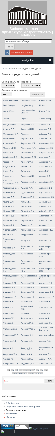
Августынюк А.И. (47, 152)
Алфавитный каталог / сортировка (23, 406)
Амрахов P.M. (45, 354)
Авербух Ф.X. (27, 162)
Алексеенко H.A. (47, 297)
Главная (6, 68)
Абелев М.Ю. (45, 125)
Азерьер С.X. (45, 202)
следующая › (21, 373)
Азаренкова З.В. (46, 197)
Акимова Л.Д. (9, 225)
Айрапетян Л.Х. (28, 220)
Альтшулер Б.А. (46, 335)
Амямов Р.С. (8, 359)
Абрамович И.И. (46, 143)
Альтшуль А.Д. (9, 341)
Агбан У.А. (25, 171)
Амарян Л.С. (45, 341)
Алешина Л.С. (9, 307)
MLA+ (42, 105)
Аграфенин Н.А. (46, 182)
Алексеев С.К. (9, 292)
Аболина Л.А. (45, 129)
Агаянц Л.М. (8, 171)
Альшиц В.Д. (27, 341)
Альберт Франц (28, 329)
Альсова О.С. (27, 335)
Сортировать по (10, 82)
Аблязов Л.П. (9, 129)
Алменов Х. (8, 323)
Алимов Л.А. (45, 313)
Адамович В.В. (46, 188)
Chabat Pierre (45, 101)
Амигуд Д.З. (26, 348)
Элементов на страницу (14, 90)
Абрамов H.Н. (27, 134)
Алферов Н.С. (45, 323)
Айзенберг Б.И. (28, 211)
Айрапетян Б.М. (10, 220)
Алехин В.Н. (8, 302)
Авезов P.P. (8, 162)
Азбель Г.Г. (26, 202)
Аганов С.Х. (26, 166)
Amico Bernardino (10, 101)
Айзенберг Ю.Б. (46, 211)
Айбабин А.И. (45, 206)
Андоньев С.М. (46, 364)
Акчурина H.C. (27, 234)
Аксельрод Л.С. (28, 230)
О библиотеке (13, 403)
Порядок (26, 82)
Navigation (28, 60)
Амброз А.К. (8, 348)
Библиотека (11, 413)
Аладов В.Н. (27, 240)
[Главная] (27, 24)
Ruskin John (44, 111)
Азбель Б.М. (8, 202)
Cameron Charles (28, 101)
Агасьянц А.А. (45, 166)
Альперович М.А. (11, 335)
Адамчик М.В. (9, 192)
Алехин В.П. (26, 302)
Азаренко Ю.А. (28, 197)
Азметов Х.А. (9, 206)
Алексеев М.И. (28, 288)
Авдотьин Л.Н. (46, 157)
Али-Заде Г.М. (45, 307)
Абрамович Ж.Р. (28, 143)
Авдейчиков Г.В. (10, 157)
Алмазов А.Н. (45, 318)
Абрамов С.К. (45, 138)
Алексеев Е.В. (27, 283)
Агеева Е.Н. (8, 176)
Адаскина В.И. (27, 192)
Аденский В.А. (46, 192)
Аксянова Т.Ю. (46, 230)
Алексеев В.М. (9, 283)
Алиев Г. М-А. (9, 313)
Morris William (9, 111)
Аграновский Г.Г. (28, 182)
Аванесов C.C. (27, 152)
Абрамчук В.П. (9, 148)
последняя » (36, 373)
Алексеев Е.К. (46, 283)
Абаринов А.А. (27, 125)
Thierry (6, 119)
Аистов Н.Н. (26, 206)
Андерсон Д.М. (28, 364)
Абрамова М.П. (10, 143)
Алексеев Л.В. (9, 288)
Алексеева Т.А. (10, 297)
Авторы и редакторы (16, 410)
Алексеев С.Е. (46, 288)
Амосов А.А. (27, 354)
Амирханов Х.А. (10, 354)
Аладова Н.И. (45, 240)
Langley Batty (27, 105)
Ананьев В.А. (27, 359)
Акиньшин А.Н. (28, 225)
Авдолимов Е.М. (28, 157)
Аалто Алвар (45, 119)
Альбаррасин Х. (10, 329)
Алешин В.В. (45, 302)
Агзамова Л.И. (27, 176)
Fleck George (9, 105)
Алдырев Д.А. (9, 248)
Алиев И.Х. (26, 313)
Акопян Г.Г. (44, 225)
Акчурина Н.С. (46, 234)
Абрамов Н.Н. (27, 138)
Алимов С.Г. (8, 318)
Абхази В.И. (8, 152)
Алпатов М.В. (27, 323)
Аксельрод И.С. (10, 230)
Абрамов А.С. (45, 134)
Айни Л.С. (25, 216)
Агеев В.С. (44, 171)
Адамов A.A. (27, 188)
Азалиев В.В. (9, 197)
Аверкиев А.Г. (45, 162)
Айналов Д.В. (9, 216)
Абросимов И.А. (28, 148)
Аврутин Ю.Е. (9, 166)
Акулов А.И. (8, 234)
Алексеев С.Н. (27, 292)
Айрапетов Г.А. (46, 216)
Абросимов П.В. (46, 148)
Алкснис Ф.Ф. (27, 318)
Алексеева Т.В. (28, 297)
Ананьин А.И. (45, 359)
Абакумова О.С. (10, 125)
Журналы (10, 417)
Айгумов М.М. (9, 211)
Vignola (24, 119)
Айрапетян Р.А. (46, 220)
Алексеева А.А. (46, 292)
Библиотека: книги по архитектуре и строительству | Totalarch (27, 32)
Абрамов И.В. (9, 138)
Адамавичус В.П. (11, 188)
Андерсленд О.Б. (11, 364)
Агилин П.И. (44, 176)
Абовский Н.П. (27, 129)
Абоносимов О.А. (11, 134)
